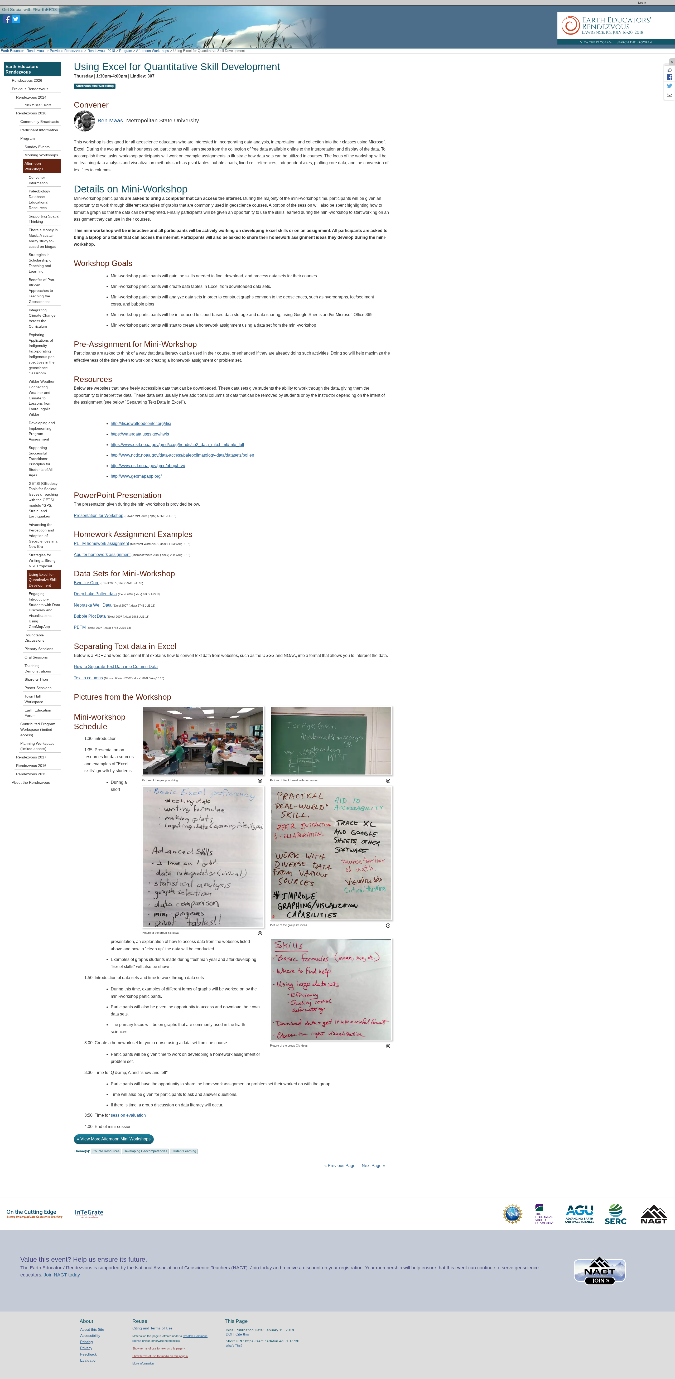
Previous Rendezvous (66, 51)
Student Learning (183, 1151)
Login (642, 2)
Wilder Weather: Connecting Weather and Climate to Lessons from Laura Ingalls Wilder (42, 398)
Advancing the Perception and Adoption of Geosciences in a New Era (43, 535)
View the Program (596, 42)
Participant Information (39, 130)
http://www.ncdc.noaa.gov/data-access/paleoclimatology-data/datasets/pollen (182, 455)
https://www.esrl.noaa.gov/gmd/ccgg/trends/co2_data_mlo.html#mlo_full (177, 444)
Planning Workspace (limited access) (37, 746)
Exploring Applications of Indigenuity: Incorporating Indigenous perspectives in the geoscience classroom (42, 354)
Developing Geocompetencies (145, 1151)
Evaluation (89, 1360)
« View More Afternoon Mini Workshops (114, 1139)
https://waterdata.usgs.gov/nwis (140, 434)
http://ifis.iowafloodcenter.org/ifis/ (141, 423)
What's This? (234, 1345)
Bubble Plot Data (90, 616)
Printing (86, 1342)
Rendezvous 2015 (31, 774)
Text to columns (88, 678)
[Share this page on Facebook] (669, 76)
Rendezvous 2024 (31, 97)
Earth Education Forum (38, 713)
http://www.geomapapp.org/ (136, 476)
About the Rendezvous (31, 782)
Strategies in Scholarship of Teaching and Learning (40, 263)
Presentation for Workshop (98, 515)
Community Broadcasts (39, 121)
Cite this (242, 1334)
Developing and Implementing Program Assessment (42, 431)
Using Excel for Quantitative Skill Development (42, 580)
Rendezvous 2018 (101, 51)
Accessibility (90, 1335)
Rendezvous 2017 (31, 757)
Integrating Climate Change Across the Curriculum (42, 318)
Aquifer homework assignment (102, 554)
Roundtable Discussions (34, 638)
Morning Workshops (41, 155)
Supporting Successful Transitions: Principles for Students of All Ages (40, 461)
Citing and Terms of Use (152, 1328)
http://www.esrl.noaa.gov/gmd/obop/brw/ (148, 465)
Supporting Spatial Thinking (44, 219)
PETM (80, 627)
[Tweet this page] (669, 86)
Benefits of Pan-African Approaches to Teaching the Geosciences (42, 291)
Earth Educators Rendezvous (23, 51)
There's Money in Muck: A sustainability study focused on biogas (43, 238)
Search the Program (634, 42)
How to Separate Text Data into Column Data (116, 666)
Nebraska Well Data (93, 605)
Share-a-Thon (36, 679)
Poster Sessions (38, 688)
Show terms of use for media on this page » (160, 1356)
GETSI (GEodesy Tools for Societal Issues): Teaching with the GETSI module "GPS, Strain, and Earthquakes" (43, 500)
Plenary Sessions (39, 649)
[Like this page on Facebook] (669, 69)
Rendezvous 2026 (27, 80)
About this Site (92, 1329)
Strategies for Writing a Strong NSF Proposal (42, 560)
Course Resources (106, 1151)
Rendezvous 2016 (31, 765)
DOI (229, 1334)
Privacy (86, 1348)
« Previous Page (339, 1165)
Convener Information (38, 180)
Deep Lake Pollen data (95, 594)
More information (143, 1363)
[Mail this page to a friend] (669, 95)
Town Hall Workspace (34, 699)
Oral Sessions (36, 657)
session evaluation (128, 1115)
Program (125, 51)
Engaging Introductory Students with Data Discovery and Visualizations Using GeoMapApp (44, 610)
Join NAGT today (62, 1275)
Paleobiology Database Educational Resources (39, 199)
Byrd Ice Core (86, 582)
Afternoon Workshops (152, 51)
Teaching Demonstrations (38, 668)
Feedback (88, 1354)
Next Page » (373, 1165)
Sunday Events (37, 147)
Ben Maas (110, 120)
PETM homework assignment (101, 543)
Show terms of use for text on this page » (158, 1348)
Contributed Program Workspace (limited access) (37, 729)
